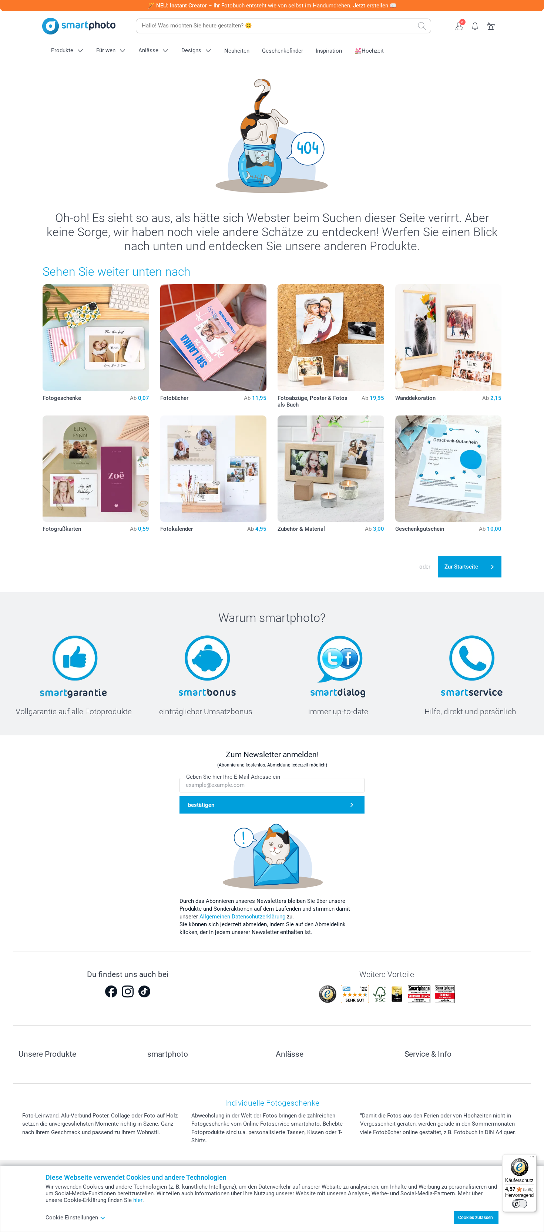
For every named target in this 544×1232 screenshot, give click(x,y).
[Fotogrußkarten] (96, 468)
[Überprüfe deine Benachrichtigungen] (475, 25)
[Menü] (532, 1158)
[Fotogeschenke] (96, 337)
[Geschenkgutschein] (448, 468)
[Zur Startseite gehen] (78, 26)
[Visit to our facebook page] (111, 991)
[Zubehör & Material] (331, 468)
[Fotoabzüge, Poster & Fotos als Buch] (331, 337)
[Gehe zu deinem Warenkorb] (491, 25)
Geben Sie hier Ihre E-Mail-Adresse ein (233, 777)
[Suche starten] (422, 26)
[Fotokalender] (213, 468)
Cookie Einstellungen (72, 1217)
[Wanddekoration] (448, 337)
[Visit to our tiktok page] (144, 991)
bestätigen (201, 805)
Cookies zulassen (475, 1217)
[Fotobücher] (213, 337)
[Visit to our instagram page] (127, 991)
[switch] (519, 1203)
